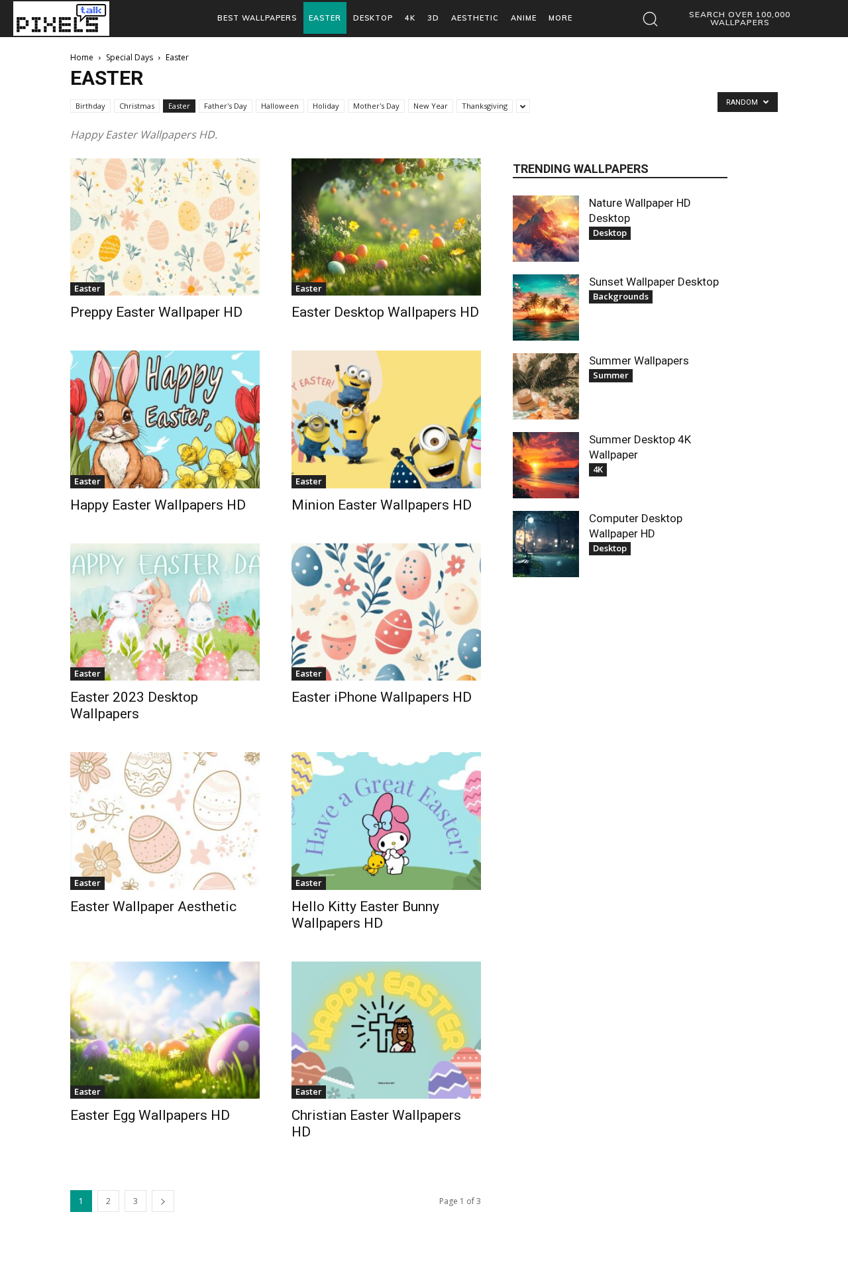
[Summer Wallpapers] (546, 386)
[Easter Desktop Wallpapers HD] (386, 227)
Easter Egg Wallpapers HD (150, 1115)
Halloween (280, 106)
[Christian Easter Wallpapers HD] (386, 1030)
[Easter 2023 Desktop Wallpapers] (165, 612)
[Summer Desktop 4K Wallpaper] (546, 465)
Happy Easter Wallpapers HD (158, 505)
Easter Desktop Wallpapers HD (385, 312)
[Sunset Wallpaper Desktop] (546, 307)
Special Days (129, 57)
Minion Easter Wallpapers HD (382, 505)
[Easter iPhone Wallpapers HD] (386, 612)
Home (81, 57)
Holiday (326, 106)
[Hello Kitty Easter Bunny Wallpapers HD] (386, 820)
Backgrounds (621, 296)
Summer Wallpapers (639, 360)
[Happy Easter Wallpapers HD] (165, 419)
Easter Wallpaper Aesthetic (153, 906)
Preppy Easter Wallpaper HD (156, 312)
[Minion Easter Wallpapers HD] (386, 419)
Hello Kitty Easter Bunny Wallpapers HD (365, 915)
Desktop (610, 233)
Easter (179, 106)
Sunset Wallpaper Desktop (654, 281)
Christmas (136, 106)
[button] (726, 18)
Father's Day (225, 106)
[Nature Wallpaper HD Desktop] (546, 228)
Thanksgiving (484, 106)
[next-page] (163, 1201)
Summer (611, 375)
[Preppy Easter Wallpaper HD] (165, 227)
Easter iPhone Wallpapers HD (382, 697)
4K (598, 469)
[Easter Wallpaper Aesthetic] (165, 820)
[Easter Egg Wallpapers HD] (165, 1030)
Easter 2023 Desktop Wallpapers (134, 705)
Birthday (90, 106)
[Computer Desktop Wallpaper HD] (546, 544)
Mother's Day (376, 106)
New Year (430, 106)
